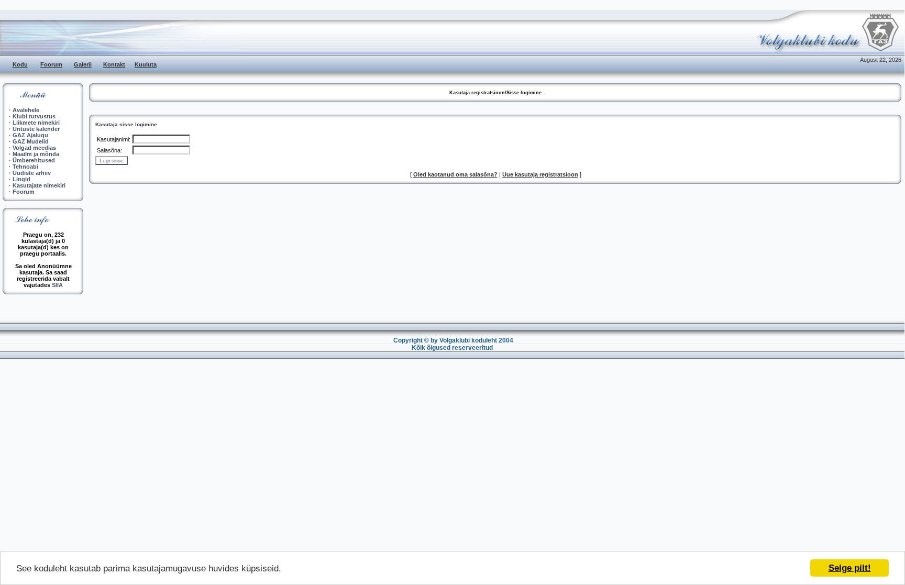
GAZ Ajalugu (30, 135)
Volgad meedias (34, 148)
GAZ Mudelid (31, 141)
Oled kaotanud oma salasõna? (455, 174)
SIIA (57, 285)
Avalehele (26, 110)
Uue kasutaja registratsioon (540, 174)
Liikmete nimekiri (36, 122)
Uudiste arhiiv (32, 173)
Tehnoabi (25, 166)
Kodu (20, 64)
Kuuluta (146, 64)
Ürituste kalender (36, 129)
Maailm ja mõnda (36, 154)
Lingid (21, 179)
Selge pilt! (850, 568)
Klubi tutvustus (34, 116)
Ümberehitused (34, 160)
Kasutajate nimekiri (39, 185)
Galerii (83, 64)
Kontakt (114, 64)
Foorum (51, 64)
